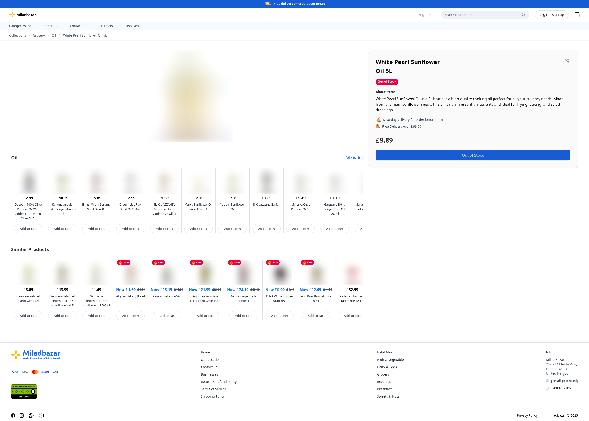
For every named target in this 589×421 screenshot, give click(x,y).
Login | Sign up (552, 14)
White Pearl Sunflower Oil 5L (85, 35)
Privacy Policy (527, 415)
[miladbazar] (22, 15)
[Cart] (577, 14)
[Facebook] (13, 415)
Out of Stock (473, 155)
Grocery (39, 35)
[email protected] (564, 381)
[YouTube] (41, 415)
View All (354, 158)
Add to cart (28, 228)
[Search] (523, 14)
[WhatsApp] (31, 415)
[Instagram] (22, 415)
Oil (54, 35)
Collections (17, 35)
